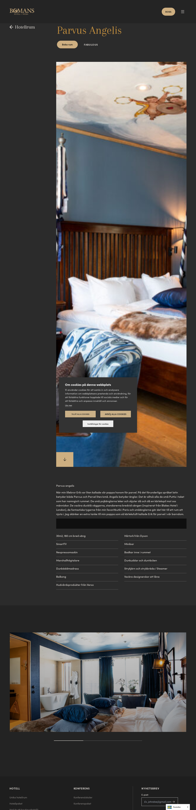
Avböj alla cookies (115, 414)
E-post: (145, 794)
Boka (168, 11)
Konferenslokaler (83, 797)
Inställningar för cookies (98, 423)
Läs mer (68, 405)
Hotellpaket (15, 803)
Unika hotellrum (18, 797)
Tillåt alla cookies (80, 414)
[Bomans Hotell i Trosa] (23, 12)
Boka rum (67, 44)
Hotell (14, 788)
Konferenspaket (82, 803)
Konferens (82, 788)
